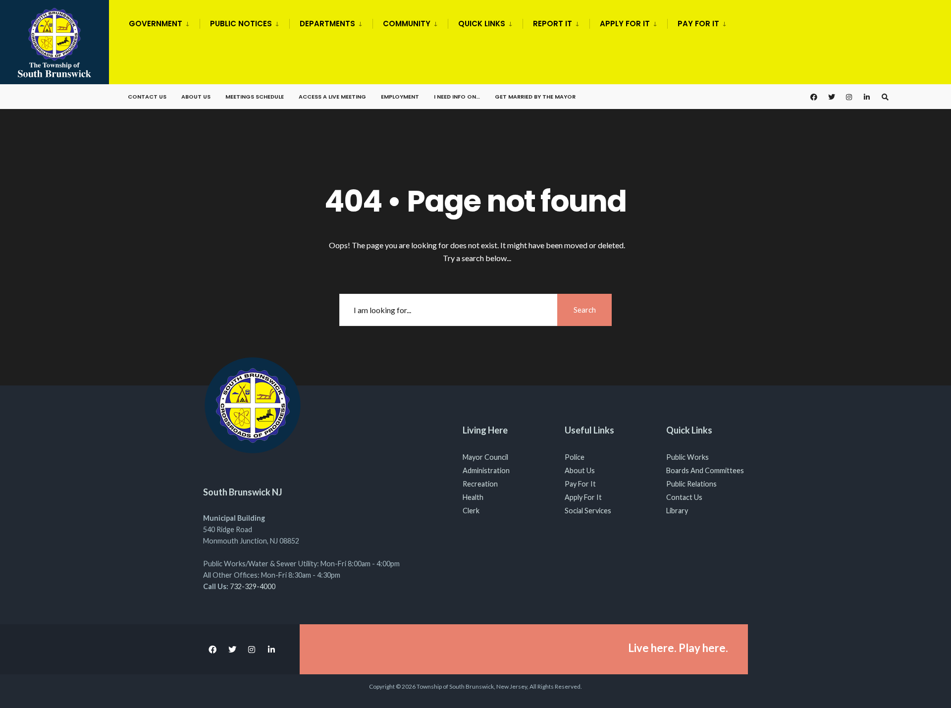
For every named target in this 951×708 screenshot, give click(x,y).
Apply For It (583, 497)
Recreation (480, 484)
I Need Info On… (457, 97)
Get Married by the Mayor (535, 97)
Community (406, 23)
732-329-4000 (252, 586)
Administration (486, 470)
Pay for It (698, 23)
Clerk (471, 510)
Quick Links (481, 23)
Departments (327, 23)
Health (473, 497)
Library (677, 510)
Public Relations (691, 484)
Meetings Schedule (254, 97)
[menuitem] (164, 22)
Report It (552, 23)
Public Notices (241, 23)
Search (585, 309)
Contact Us (147, 97)
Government (155, 23)
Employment (400, 97)
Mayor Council (485, 457)
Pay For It (580, 484)
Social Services (588, 510)
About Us (196, 97)
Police (574, 457)
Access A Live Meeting (332, 97)
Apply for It (625, 23)
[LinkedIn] (867, 97)
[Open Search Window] (885, 97)
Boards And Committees (705, 470)
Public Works (687, 457)
